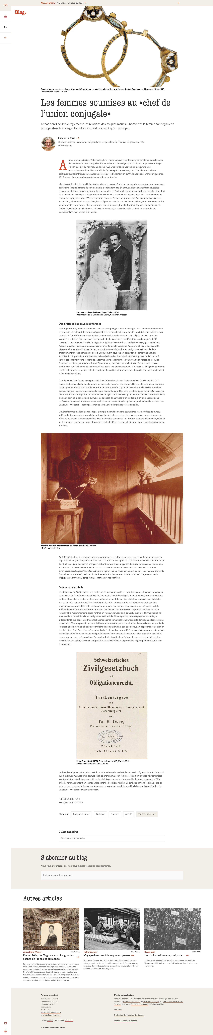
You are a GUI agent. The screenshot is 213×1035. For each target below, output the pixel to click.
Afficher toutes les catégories (125, 1021)
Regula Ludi (149, 952)
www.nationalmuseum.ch (51, 1015)
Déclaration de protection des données (129, 1015)
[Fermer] (178, 3)
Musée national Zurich (131, 1001)
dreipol (50, 1020)
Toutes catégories (147, 814)
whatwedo (69, 1020)
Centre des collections (139, 1004)
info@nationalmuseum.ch (51, 1012)
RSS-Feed (118, 1010)
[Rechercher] (5, 5)
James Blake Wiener (32, 952)
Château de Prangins (151, 1001)
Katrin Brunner (90, 952)
